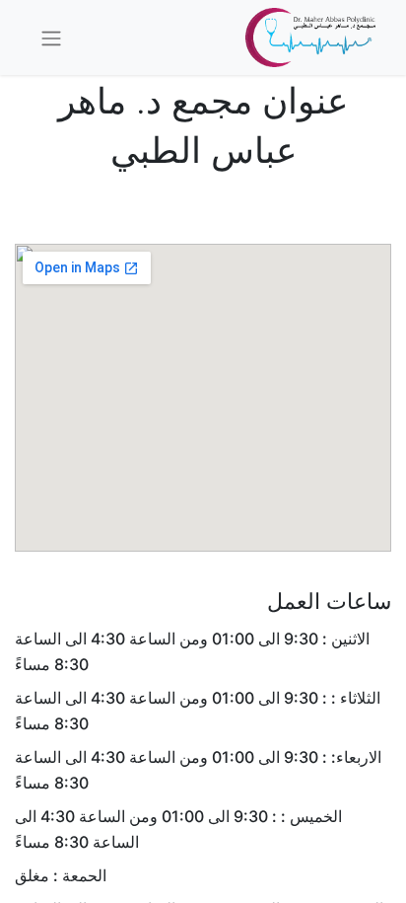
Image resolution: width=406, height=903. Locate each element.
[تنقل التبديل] (51, 37)
